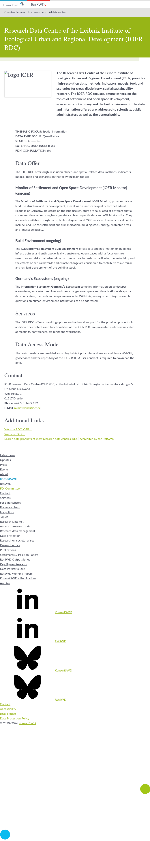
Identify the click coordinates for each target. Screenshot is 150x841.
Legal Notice (8, 713)
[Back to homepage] (13, 4)
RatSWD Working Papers (16, 573)
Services (5, 497)
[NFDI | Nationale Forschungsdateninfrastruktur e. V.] (75, 838)
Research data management (17, 531)
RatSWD (5, 483)
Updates (5, 460)
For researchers (37, 12)
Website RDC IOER (16, 429)
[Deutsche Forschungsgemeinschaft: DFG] (75, 766)
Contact (5, 493)
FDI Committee (10, 488)
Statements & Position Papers (19, 554)
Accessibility (8, 709)
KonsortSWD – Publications (18, 578)
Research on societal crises (17, 540)
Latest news (7, 455)
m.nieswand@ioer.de (27, 408)
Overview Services (14, 12)
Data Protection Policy (14, 718)
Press (3, 464)
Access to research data (15, 526)
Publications (8, 550)
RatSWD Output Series (15, 559)
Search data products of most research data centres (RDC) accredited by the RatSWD (59, 439)
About (4, 474)
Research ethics (10, 545)
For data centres (10, 502)
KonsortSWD (8, 479)
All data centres (57, 12)
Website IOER (13, 434)
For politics (7, 512)
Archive (5, 583)
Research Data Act (12, 521)
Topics (4, 517)
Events (4, 469)
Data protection (10, 535)
